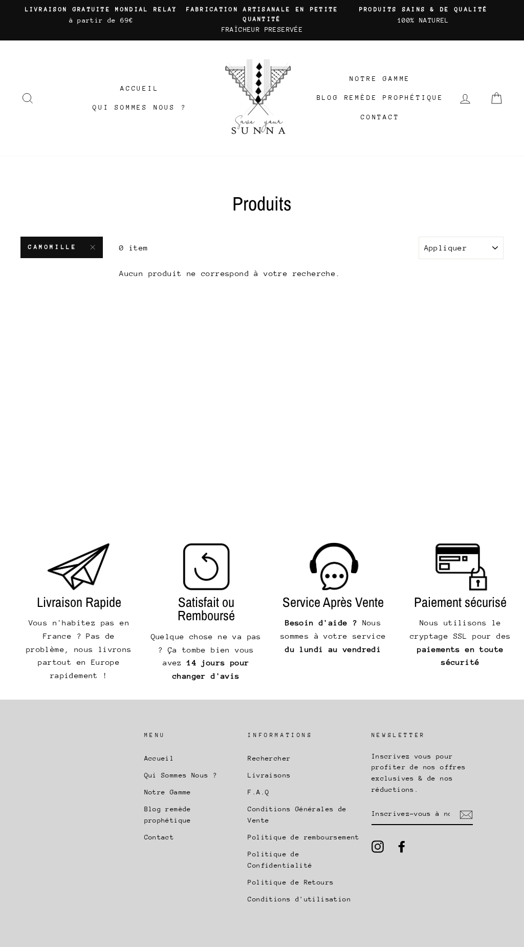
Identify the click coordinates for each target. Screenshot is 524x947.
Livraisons (269, 775)
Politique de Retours (291, 882)
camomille (52, 247)
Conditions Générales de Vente (297, 814)
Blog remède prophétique (380, 97)
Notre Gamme (380, 78)
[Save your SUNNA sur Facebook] (402, 846)
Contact (380, 117)
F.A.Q (258, 792)
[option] (101, 15)
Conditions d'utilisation (299, 899)
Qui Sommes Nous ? (140, 107)
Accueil (139, 88)
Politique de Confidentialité (280, 859)
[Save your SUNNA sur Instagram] (378, 846)
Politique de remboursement (303, 837)
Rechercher (269, 758)
